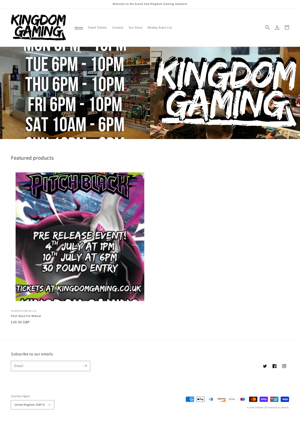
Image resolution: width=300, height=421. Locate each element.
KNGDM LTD (261, 407)
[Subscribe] (85, 366)
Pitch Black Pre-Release (26, 316)
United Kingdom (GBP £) (29, 405)
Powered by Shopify (278, 407)
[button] (267, 27)
